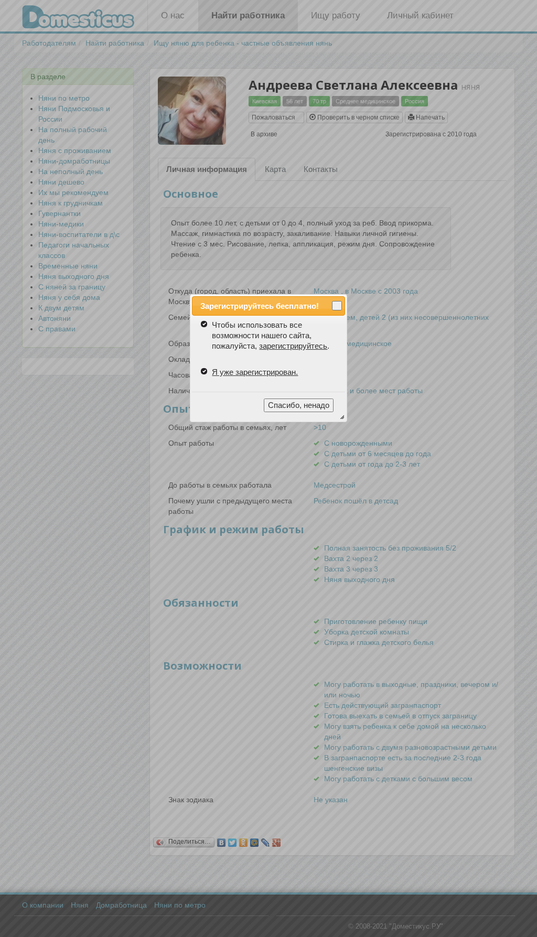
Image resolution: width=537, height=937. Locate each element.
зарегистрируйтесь (293, 345)
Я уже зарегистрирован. (255, 372)
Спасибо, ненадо (298, 405)
